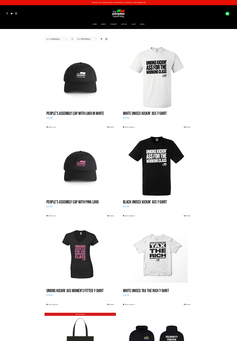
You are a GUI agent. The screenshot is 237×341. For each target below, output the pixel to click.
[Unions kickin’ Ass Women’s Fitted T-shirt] (80, 255)
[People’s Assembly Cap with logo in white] (80, 77)
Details (111, 127)
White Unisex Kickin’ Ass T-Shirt (145, 113)
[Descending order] (72, 38)
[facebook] (7, 13)
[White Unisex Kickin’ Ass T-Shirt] (156, 77)
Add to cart (52, 127)
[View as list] (106, 39)
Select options (130, 127)
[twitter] (12, 13)
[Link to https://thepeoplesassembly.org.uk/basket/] (227, 13)
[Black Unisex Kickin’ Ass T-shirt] (156, 166)
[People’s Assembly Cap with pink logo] (80, 166)
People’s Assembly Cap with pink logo (72, 202)
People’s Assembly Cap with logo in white (75, 113)
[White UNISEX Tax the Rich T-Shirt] (156, 255)
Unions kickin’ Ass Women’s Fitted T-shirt (75, 291)
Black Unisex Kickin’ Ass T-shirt (145, 202)
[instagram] (16, 13)
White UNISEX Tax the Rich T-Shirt (146, 291)
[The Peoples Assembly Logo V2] (118, 7)
